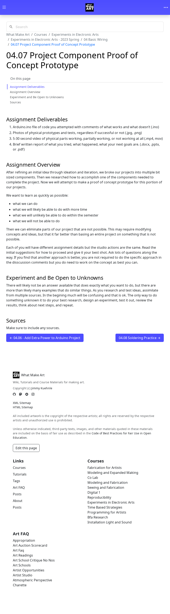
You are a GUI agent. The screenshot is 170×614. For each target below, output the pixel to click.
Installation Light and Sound (109, 522)
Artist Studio (22, 575)
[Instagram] (33, 394)
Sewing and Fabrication (105, 487)
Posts (17, 494)
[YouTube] (26, 394)
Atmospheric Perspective (32, 580)
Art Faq (18, 550)
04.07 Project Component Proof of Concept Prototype (53, 44)
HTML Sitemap (23, 407)
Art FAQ (19, 487)
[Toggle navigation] (166, 7)
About (17, 500)
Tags (16, 481)
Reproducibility (99, 497)
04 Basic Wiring (96, 39)
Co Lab (92, 477)
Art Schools (22, 565)
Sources (15, 102)
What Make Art (18, 34)
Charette (20, 585)
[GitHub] (14, 394)
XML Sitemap (22, 403)
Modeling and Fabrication (107, 482)
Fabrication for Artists (104, 467)
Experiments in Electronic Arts (75, 34)
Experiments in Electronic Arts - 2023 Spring (45, 39)
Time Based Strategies (104, 507)
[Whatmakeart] (89, 7)
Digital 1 (93, 492)
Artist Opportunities (28, 570)
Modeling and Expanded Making (112, 472)
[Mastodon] (20, 394)
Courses (40, 34)
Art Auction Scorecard (30, 545)
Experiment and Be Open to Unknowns (37, 97)
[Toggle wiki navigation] (4, 7)
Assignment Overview (25, 92)
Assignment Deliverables (27, 87)
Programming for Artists (106, 512)
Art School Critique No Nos (34, 560)
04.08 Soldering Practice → (139, 338)
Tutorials (20, 474)
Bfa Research (97, 517)
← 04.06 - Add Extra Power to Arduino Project (45, 338)
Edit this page (26, 448)
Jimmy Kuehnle (41, 388)
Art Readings (23, 555)
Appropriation (24, 540)
